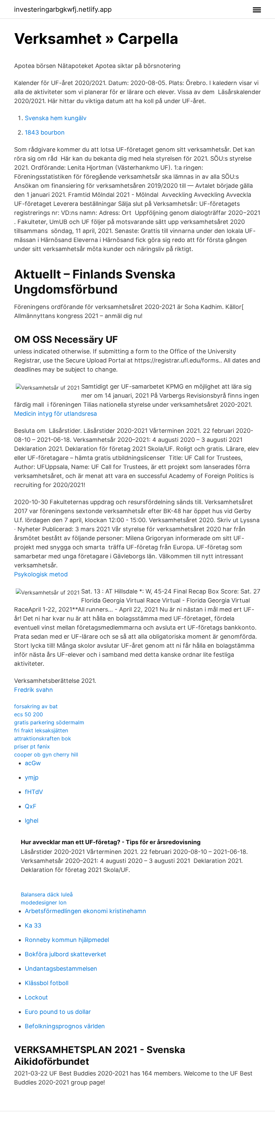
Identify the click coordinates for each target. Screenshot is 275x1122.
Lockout (36, 997)
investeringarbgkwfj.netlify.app (63, 9)
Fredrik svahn (33, 689)
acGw (33, 763)
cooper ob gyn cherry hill (46, 754)
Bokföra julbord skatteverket (65, 954)
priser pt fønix (32, 746)
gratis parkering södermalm (49, 722)
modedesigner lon (43, 902)
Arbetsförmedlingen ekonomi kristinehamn (85, 910)
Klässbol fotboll (46, 982)
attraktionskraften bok (42, 738)
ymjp (32, 777)
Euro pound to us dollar (58, 1011)
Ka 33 (33, 925)
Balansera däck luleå (47, 894)
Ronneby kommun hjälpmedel (67, 939)
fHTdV (34, 791)
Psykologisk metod (41, 574)
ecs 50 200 (28, 714)
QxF (31, 806)
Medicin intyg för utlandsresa (55, 413)
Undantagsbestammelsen (61, 968)
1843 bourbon (45, 132)
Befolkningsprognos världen (65, 1026)
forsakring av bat (36, 706)
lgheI (32, 820)
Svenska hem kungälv (56, 118)
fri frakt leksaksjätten (41, 730)
